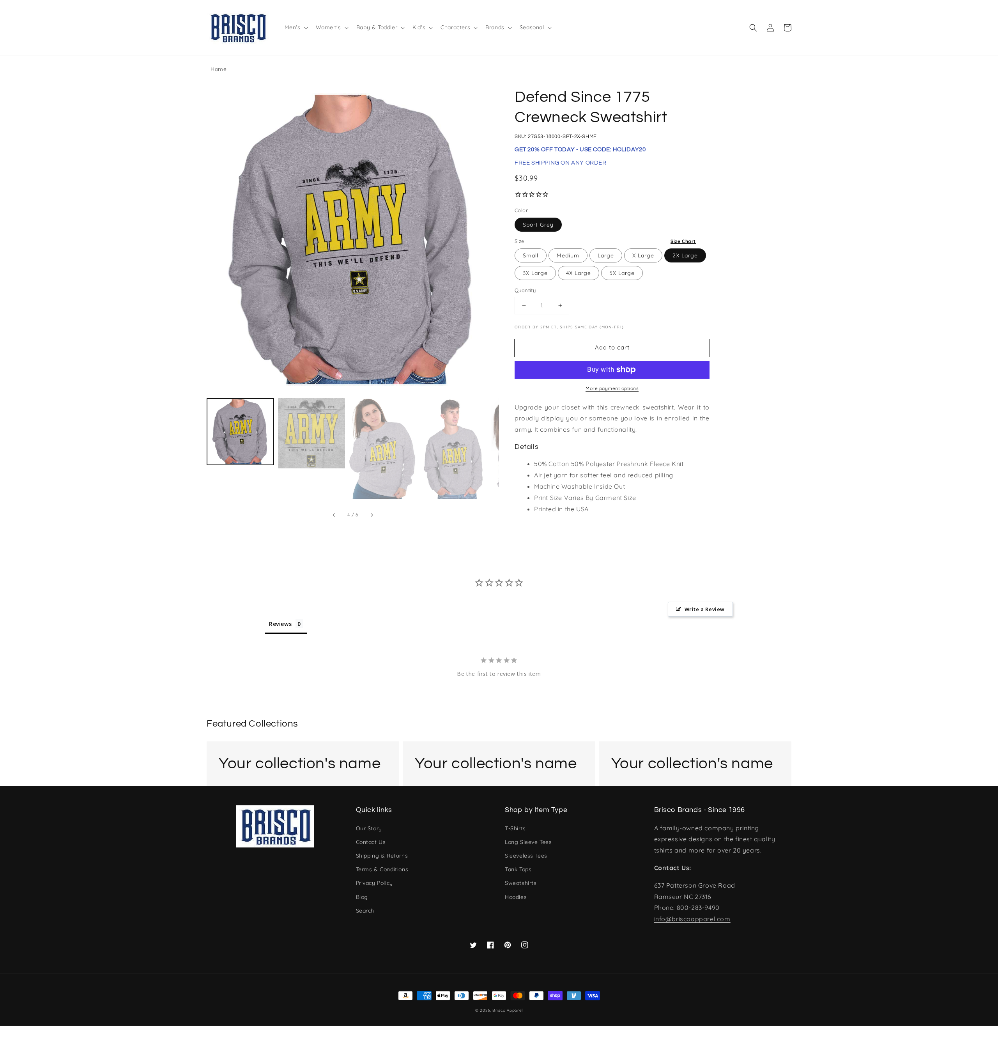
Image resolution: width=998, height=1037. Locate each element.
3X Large (535, 273)
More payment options (612, 388)
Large (606, 255)
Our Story (369, 828)
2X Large (685, 255)
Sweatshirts (521, 882)
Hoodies (516, 897)
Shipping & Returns (382, 855)
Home (218, 69)
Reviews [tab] (280, 624)
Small (530, 255)
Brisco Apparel (507, 1010)
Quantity (525, 290)
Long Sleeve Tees (528, 842)
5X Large (622, 273)
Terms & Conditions (382, 869)
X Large (643, 255)
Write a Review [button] (705, 609)
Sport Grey (538, 225)
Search (365, 910)
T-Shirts (515, 828)
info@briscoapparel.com (692, 919)
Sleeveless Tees (526, 855)
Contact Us (371, 842)
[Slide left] (334, 514)
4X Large (578, 273)
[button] (753, 27)
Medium (568, 255)
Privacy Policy (374, 882)
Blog (362, 897)
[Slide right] (371, 514)
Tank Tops (518, 869)
